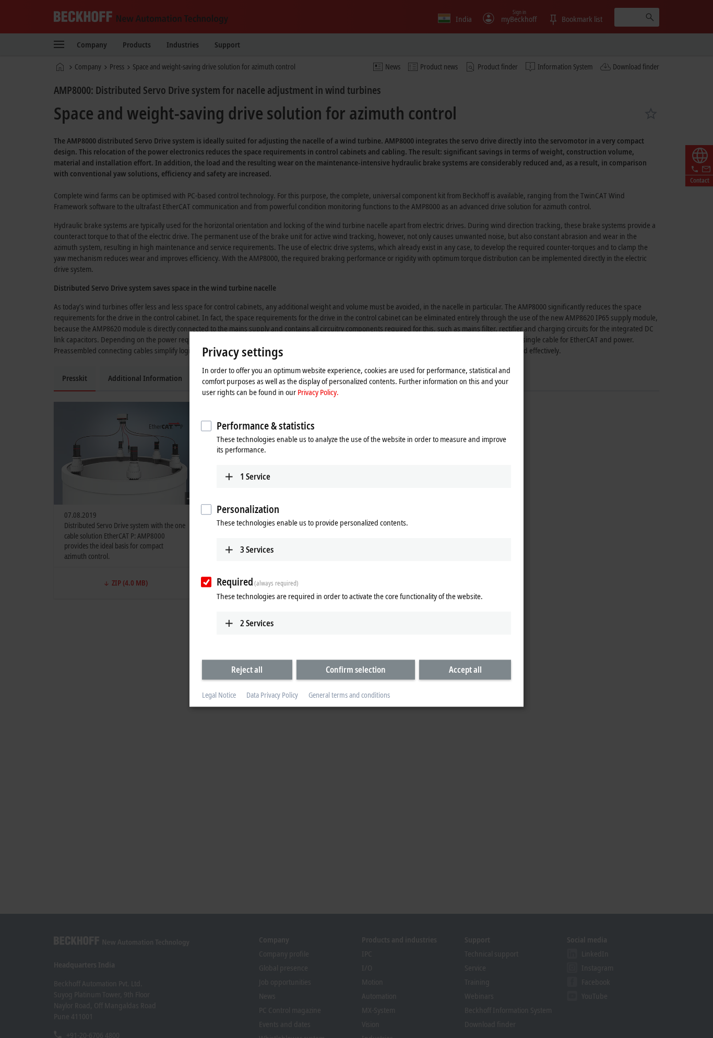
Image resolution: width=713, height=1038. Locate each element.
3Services (257, 549)
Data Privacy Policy (272, 695)
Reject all (247, 669)
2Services (257, 623)
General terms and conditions (349, 695)
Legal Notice (219, 695)
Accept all (465, 669)
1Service (255, 476)
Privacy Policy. (318, 392)
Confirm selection (356, 669)
